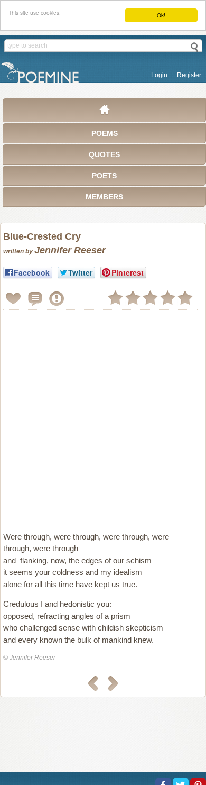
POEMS (104, 133)
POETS (104, 175)
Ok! (161, 15)
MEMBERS (104, 197)
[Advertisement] (103, 416)
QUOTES (104, 154)
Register (189, 75)
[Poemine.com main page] (104, 112)
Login (159, 75)
